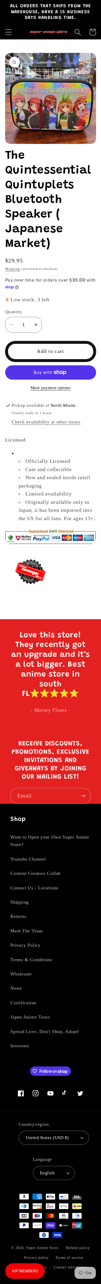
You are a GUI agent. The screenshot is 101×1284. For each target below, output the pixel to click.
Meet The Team (26, 930)
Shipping (12, 269)
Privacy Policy (25, 945)
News (16, 988)
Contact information (71, 1267)
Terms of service (69, 1257)
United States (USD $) (47, 1137)
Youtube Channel (28, 859)
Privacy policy (36, 1257)
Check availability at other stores (46, 421)
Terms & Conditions (31, 959)
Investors (19, 1045)
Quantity (13, 311)
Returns (18, 916)
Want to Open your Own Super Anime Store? (49, 840)
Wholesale (21, 973)
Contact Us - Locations (34, 887)
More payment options (51, 388)
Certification (23, 1002)
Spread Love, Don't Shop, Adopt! (45, 1031)
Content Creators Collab (35, 873)
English (47, 1172)
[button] (8, 32)
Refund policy (78, 1248)
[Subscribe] (83, 796)
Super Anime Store (42, 1248)
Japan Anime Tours (30, 1017)
